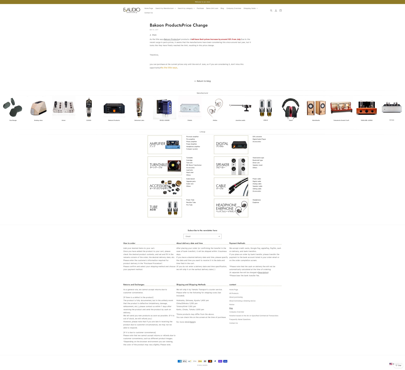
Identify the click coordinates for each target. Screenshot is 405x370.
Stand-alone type (258, 158)
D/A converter (257, 136)
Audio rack (190, 184)
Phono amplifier (191, 141)
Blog (231, 308)
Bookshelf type (258, 160)
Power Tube (190, 200)
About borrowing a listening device (242, 301)
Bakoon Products (171, 39)
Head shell (189, 172)
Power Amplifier (191, 144)
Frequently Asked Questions (239, 319)
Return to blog (204, 81)
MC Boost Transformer (194, 165)
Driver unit (256, 162)
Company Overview (236, 312)
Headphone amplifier (193, 146)
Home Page (233, 289)
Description (263, 272)
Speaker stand (257, 165)
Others (188, 175)
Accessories (257, 141)
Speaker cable (257, 186)
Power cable (257, 179)
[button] (165, 8)
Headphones (257, 200)
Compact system (192, 149)
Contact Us (233, 323)
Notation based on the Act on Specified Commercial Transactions (253, 316)
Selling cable (257, 189)
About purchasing (236, 297)
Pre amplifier (190, 139)
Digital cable (257, 181)
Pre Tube (189, 205)
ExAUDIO (205, 365)
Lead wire (189, 170)
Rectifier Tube (191, 202)
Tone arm (189, 162)
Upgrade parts (191, 181)
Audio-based (190, 179)
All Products (233, 293)
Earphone (256, 202)
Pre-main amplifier (192, 136)
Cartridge (189, 160)
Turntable (189, 158)
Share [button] (154, 35)
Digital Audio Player (259, 139)
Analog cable (257, 184)
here (192, 322)
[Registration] (219, 236)
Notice (231, 304)
